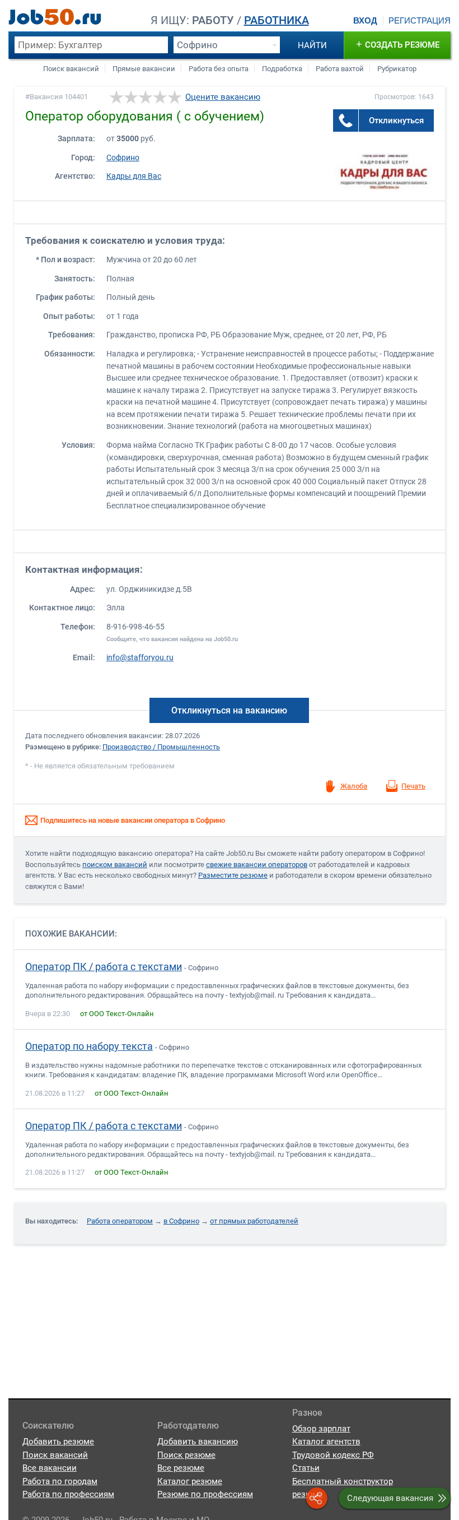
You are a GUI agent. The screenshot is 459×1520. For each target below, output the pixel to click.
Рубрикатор (396, 68)
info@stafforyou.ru (140, 657)
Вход (365, 20)
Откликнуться (396, 120)
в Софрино (181, 1221)
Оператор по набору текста (89, 1046)
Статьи (306, 1468)
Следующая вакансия (390, 1498)
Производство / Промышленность (161, 747)
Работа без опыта (219, 68)
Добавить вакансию (197, 1441)
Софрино (122, 158)
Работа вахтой (340, 68)
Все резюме (180, 1468)
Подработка (282, 68)
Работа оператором (120, 1221)
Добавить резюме (58, 1441)
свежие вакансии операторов (256, 864)
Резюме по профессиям (205, 1494)
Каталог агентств (326, 1441)
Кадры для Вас (133, 176)
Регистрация (419, 20)
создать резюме (397, 44)
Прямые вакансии (144, 68)
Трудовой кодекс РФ (333, 1455)
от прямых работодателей (254, 1221)
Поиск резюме (186, 1455)
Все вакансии (49, 1468)
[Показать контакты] (345, 120)
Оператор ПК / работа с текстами (103, 966)
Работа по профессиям (68, 1494)
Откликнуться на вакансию (229, 710)
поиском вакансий (114, 864)
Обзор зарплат (321, 1429)
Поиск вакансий (71, 68)
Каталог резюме (189, 1481)
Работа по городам (59, 1481)
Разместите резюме (233, 875)
